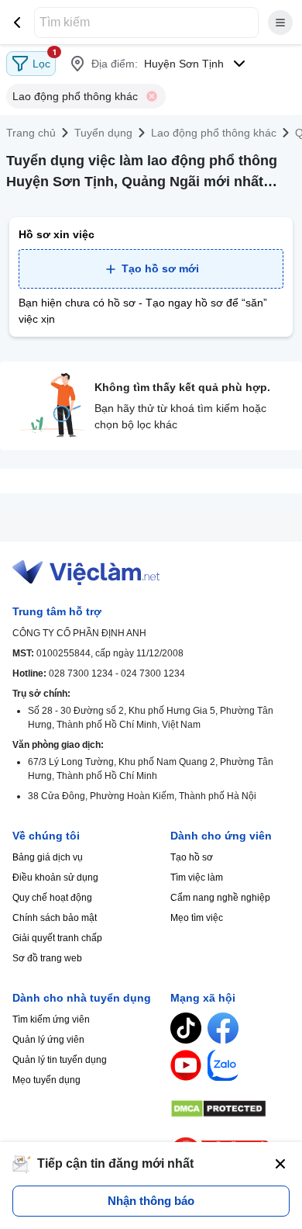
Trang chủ (31, 132)
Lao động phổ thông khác (213, 132)
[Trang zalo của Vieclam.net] (223, 1065)
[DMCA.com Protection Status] (230, 1108)
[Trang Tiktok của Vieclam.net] (185, 1028)
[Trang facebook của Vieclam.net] (223, 1028)
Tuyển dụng (103, 132)
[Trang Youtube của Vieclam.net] (185, 1065)
